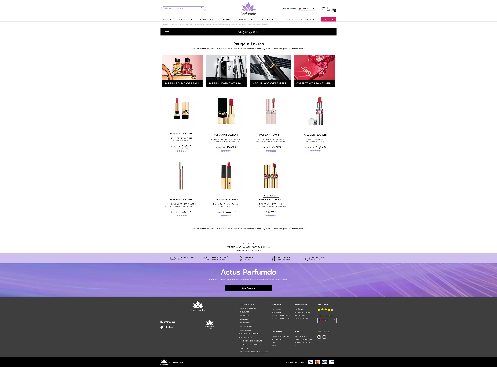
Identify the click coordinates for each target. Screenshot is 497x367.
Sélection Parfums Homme (281, 315)
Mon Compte (299, 309)
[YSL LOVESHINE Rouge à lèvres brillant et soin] (315, 111)
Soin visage (244, 315)
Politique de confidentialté (281, 336)
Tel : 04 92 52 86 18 (301, 336)
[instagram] (319, 337)
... (199, 113)
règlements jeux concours (250, 341)
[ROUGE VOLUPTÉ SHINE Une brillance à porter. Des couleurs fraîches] (271, 175)
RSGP (274, 345)
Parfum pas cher (246, 305)
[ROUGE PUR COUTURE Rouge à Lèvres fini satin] (181, 109)
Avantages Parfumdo (248, 345)
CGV (273, 342)
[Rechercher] (202, 8)
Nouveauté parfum (247, 308)
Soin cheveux (244, 323)
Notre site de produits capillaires (253, 352)
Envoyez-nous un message (304, 339)
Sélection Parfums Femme (281, 318)
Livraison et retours (301, 318)
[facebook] (324, 337)
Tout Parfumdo (245, 326)
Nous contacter (300, 315)
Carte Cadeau (276, 312)
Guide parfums (245, 337)
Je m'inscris (248, 288)
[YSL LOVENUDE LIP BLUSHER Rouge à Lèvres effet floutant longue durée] (271, 111)
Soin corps (243, 319)
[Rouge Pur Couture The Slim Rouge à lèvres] (226, 175)
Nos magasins (245, 330)
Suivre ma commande (302, 312)
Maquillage (244, 312)
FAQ (296, 345)
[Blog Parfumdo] (209, 324)
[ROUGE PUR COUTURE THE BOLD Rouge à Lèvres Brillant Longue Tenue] (226, 111)
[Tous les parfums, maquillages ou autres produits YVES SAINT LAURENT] (248, 31)
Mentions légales (277, 339)
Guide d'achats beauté (248, 334)
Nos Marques (276, 309)
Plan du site (244, 348)
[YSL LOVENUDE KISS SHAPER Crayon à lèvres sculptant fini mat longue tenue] (181, 175)
